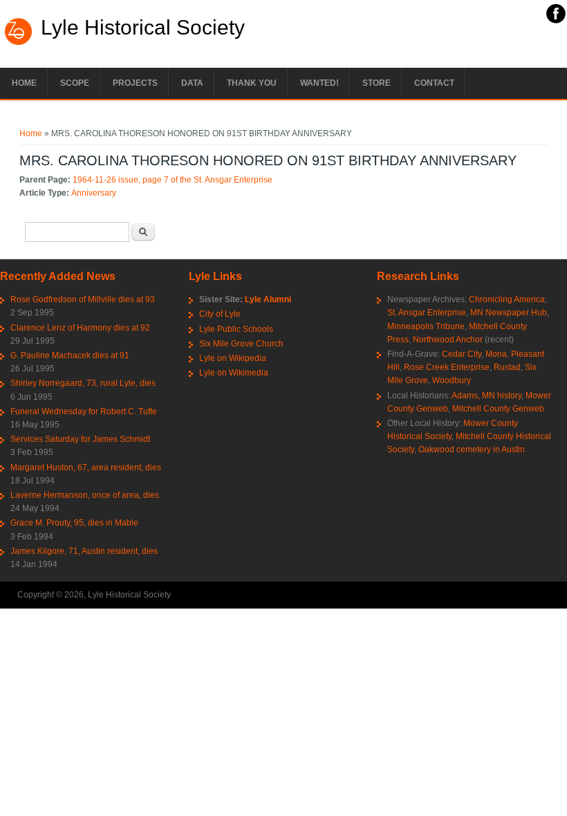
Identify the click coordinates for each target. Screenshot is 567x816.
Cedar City (461, 354)
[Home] (18, 43)
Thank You (252, 83)
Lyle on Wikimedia (233, 373)
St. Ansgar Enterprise (426, 312)
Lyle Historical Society (143, 27)
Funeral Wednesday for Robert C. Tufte (83, 411)
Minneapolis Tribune (426, 326)
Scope (74, 83)
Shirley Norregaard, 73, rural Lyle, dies (83, 383)
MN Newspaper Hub (508, 312)
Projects (135, 83)
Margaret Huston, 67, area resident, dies (85, 467)
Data (192, 83)
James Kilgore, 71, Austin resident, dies (84, 551)
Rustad (507, 367)
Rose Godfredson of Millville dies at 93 (82, 299)
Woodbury (451, 380)
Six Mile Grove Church (241, 344)
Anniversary (93, 193)
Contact (434, 83)
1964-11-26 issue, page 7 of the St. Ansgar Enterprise (172, 180)
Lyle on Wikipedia (232, 358)
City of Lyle (220, 314)
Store (376, 83)
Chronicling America (507, 299)
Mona (496, 354)
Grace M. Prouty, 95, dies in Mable (74, 523)
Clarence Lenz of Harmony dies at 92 (80, 328)
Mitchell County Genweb (498, 409)
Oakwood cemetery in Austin (471, 449)
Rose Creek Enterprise (447, 367)
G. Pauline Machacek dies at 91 (69, 355)
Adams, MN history (486, 395)
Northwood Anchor (448, 339)
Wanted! (319, 83)
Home (24, 83)
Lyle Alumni (268, 299)
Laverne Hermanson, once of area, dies (84, 495)
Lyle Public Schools (236, 329)
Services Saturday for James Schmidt (80, 439)
